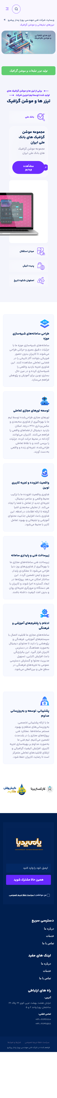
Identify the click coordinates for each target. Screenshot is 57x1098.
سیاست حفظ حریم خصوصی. (21, 895)
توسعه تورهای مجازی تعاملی (31, 410)
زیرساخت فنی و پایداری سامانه (30, 555)
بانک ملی (29, 117)
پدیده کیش (28, 266)
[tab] (28, 70)
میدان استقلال (27, 251)
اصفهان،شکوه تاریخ (24, 280)
